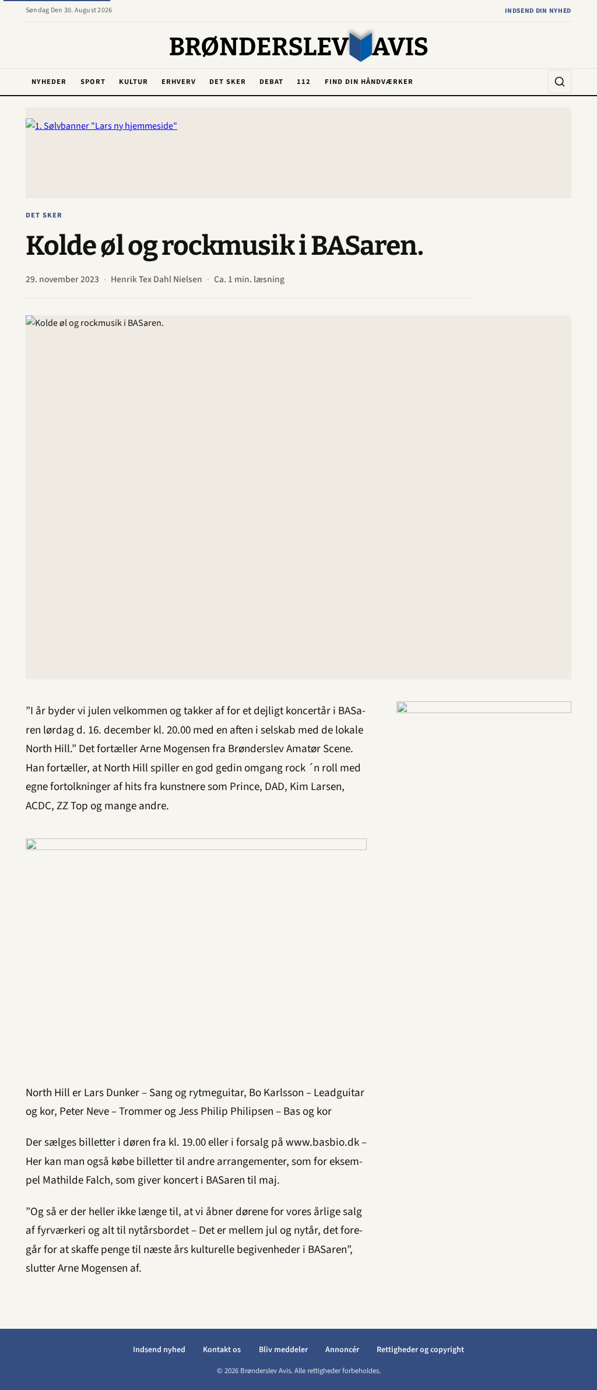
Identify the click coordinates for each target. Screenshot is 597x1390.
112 (304, 81)
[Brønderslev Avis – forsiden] (299, 46)
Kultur (133, 81)
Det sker (227, 81)
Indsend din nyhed (538, 11)
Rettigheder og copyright (420, 1350)
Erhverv (178, 81)
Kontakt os (222, 1350)
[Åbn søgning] (559, 81)
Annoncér (342, 1350)
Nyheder (48, 81)
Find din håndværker (369, 81)
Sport (93, 81)
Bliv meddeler (283, 1350)
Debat (271, 81)
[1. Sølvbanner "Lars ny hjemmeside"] (298, 152)
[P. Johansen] (483, 876)
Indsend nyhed (159, 1350)
